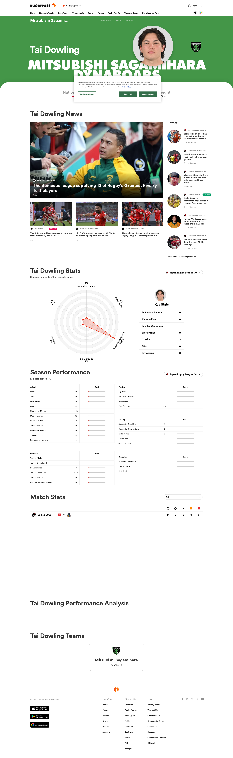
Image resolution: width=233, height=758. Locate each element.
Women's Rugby (131, 13)
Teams (90, 13)
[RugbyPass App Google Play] (57, 717)
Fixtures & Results (46, 13)
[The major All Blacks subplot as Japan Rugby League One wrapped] (142, 222)
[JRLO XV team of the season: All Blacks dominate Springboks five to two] (97, 222)
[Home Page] (43, 5)
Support (151, 732)
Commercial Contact (157, 737)
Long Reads (63, 13)
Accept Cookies (148, 94)
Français (128, 748)
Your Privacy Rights (87, 94)
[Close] (157, 79)
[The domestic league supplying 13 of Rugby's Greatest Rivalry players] (96, 160)
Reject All (128, 94)
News (32, 13)
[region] (117, 89)
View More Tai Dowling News (180, 256)
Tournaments (78, 13)
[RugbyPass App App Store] (57, 709)
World (127, 737)
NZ (126, 743)
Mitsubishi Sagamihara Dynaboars (50, 20)
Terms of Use (153, 710)
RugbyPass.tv (131, 710)
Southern (129, 732)
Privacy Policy (154, 704)
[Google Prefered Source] (57, 725)
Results (105, 715)
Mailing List (130, 715)
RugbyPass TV (114, 13)
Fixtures (105, 710)
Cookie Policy (154, 715)
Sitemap (106, 732)
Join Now (129, 704)
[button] (105, 20)
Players (100, 13)
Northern (129, 726)
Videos (105, 726)
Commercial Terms (156, 721)
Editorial (151, 743)
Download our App (150, 13)
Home (105, 704)
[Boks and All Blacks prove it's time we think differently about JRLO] (51, 222)
